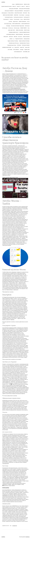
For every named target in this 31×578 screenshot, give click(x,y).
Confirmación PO (26, 17)
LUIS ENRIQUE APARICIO (10, 34)
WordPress (27, 536)
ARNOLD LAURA (26, 4)
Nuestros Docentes (26, 36)
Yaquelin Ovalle (26, 49)
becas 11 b (19, 6)
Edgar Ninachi (15, 21)
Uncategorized (14, 525)
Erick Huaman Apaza (7, 23)
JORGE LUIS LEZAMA (19, 30)
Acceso (13, 4)
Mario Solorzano (26, 34)
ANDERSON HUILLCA (19, 4)
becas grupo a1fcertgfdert (13, 8)
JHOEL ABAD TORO (11, 30)
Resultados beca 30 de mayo (14, 43)
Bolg (28, 12)
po (13, 38)
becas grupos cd (4, 12)
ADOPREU (3, 2)
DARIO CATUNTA (26, 19)
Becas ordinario (11, 12)
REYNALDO (19, 45)
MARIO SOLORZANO (19, 34)
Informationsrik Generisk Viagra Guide (17, 25)
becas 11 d (27, 6)
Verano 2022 (27, 47)
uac (12, 47)
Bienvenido (25, 12)
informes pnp (27, 25)
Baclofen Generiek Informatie (7, 6)
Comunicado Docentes (9, 17)
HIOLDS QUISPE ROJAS (25, 23)
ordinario (10, 38)
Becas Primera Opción (18, 12)
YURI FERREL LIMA (26, 51)
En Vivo (28, 21)
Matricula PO (6, 36)
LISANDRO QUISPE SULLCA (13, 32)
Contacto (11, 19)
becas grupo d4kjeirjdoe (19, 10)
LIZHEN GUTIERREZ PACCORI (24, 32)
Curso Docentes (16, 19)
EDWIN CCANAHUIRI (22, 21)
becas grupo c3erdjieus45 (9, 10)
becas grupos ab (26, 10)
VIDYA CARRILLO (16, 49)
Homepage (8, 25)
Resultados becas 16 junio (12, 45)
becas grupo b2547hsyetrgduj (24, 8)
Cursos (21, 19)
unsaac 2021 (22, 47)
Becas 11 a (14, 6)
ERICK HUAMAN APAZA (16, 23)
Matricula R (11, 36)
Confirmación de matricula (18, 17)
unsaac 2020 (16, 47)
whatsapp (21, 49)
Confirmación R (6, 19)
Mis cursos (20, 36)
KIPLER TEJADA (26, 30)
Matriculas (15, 36)
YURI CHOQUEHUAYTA (18, 51)
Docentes (10, 21)
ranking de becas (26, 38)
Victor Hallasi (10, 49)
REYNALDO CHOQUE (25, 45)
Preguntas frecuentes (19, 38)
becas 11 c (23, 6)
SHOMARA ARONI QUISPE (6, 47)
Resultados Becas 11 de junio (24, 43)
